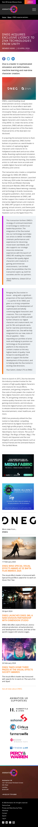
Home (4, 17)
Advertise (5, 810)
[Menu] (34, 8)
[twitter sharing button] (9, 60)
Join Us (30, 2)
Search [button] (4, 816)
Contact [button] (4, 813)
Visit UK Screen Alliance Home (12, 2)
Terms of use (6, 805)
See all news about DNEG (12, 689)
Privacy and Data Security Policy (12, 808)
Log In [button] (4, 818)
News (9, 17)
